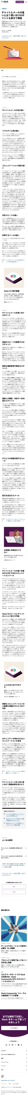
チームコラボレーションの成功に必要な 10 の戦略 (14, 947)
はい (14, 886)
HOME (4, 863)
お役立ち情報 (16, 36)
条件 (10, 1083)
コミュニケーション (7, 36)
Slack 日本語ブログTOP (13, 863)
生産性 (21, 863)
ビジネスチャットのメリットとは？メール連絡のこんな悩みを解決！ (15, 520)
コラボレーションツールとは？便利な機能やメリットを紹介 (15, 772)
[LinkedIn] (6, 1045)
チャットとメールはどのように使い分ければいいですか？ (12, 857)
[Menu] (26, 2)
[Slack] (4, 2)
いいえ (13, 892)
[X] (15, 1045)
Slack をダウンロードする (7, 1080)
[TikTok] (21, 1045)
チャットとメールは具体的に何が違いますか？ (12, 849)
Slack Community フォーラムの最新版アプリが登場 (13, 994)
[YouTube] (18, 1045)
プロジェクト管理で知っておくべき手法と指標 (14, 961)
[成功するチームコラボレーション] (14, 929)
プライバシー (4, 1083)
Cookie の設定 (15, 1083)
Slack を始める (19, 2)
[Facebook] (12, 1045)
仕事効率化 (4, 8)
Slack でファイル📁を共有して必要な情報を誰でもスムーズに (15, 819)
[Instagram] (9, 1045)
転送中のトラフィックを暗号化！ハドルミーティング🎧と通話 (15, 824)
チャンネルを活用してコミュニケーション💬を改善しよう (15, 815)
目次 (2, 70)
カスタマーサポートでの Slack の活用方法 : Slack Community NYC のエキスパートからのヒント (13, 977)
